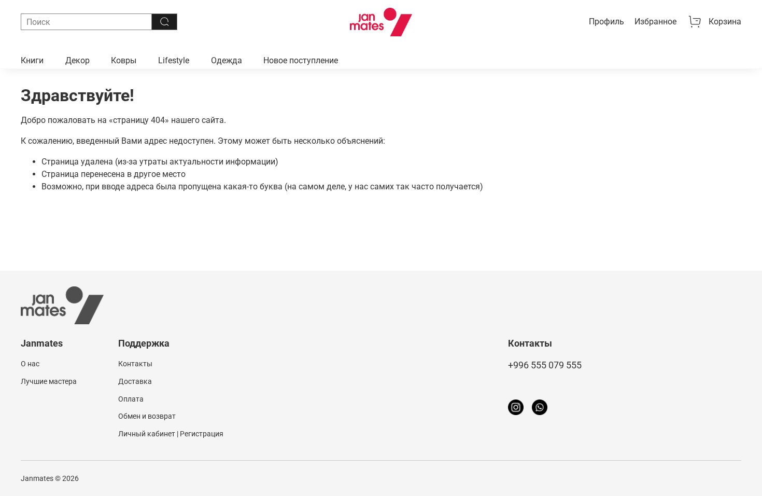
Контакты (135, 364)
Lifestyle (173, 60)
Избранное (655, 21)
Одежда (226, 60)
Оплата (131, 399)
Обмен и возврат (147, 416)
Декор (77, 60)
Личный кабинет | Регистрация (170, 434)
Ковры (123, 60)
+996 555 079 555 (545, 365)
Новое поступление (300, 60)
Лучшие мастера (49, 381)
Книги (32, 60)
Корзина (725, 21)
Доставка (135, 381)
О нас (30, 364)
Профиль (606, 21)
